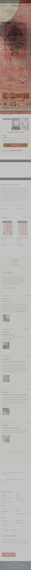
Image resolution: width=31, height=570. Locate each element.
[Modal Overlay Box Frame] (15, 285)
